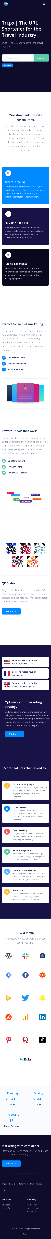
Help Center (32, 1205)
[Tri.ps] (6, 3)
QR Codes (6, 1205)
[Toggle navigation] (44, 3)
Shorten (41, 58)
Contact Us (31, 1211)
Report (25, 1234)
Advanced (7, 65)
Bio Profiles (6, 1208)
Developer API (33, 1208)
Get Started (11, 611)
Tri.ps (20, 1228)
